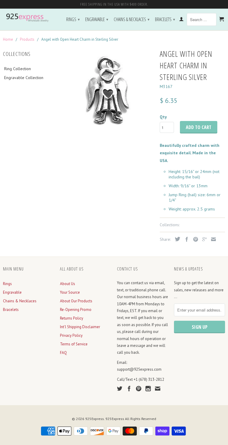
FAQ (63, 352)
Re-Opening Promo (75, 309)
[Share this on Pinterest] (194, 239)
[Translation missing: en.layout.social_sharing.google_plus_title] (203, 239)
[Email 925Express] (157, 388)
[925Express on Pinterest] (138, 388)
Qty (163, 116)
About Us (67, 283)
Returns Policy (71, 318)
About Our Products (76, 301)
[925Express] (28, 18)
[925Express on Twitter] (119, 388)
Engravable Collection (23, 77)
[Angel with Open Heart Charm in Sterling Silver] (107, 91)
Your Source (70, 292)
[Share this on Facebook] (185, 239)
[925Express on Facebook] (129, 388)
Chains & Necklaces (132, 19)
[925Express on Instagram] (148, 388)
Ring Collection (17, 68)
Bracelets (165, 19)
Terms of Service (74, 344)
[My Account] (181, 20)
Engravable (96, 19)
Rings (73, 19)
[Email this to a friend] (212, 239)
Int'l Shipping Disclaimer (80, 326)
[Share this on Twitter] (176, 239)
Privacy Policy (71, 335)
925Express (94, 418)
